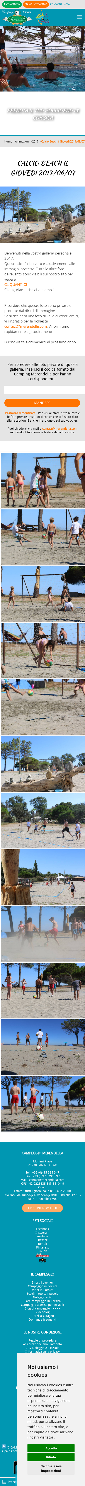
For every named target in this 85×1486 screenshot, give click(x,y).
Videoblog (42, 1312)
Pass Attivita (12, 4)
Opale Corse (10, 1451)
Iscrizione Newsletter (43, 1208)
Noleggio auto (42, 1297)
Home (8, 141)
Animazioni (22, 141)
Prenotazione (17, 1482)
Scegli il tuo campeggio (42, 1294)
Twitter (43, 1240)
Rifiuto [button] (51, 1457)
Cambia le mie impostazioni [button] (51, 1468)
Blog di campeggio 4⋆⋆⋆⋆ (42, 1308)
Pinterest (42, 1247)
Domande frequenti (42, 1319)
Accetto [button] (51, 1448)
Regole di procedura (42, 1340)
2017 (35, 141)
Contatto (56, 4)
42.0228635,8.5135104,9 (46, 1184)
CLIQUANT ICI (15, 284)
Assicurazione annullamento (42, 1344)
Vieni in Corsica (42, 1290)
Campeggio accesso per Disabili (42, 1305)
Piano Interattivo (36, 4)
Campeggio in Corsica (42, 1286)
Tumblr (43, 1244)
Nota (67, 4)
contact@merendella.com (25, 326)
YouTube (42, 1236)
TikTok (42, 1251)
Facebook (42, 1229)
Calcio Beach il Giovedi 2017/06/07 (63, 141)
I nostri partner (42, 1282)
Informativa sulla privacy (43, 1352)
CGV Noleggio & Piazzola (42, 1348)
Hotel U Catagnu (42, 1316)
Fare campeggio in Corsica (43, 1301)
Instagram (42, 1233)
